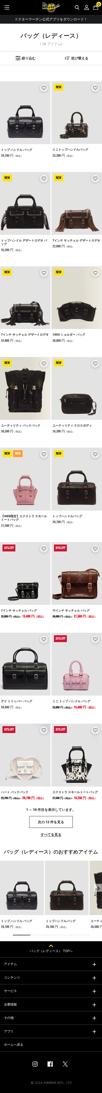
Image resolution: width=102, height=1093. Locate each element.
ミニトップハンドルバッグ (70, 149)
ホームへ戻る (13, 1044)
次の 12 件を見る (51, 822)
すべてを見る (51, 834)
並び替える (79, 58)
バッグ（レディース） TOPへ (51, 951)
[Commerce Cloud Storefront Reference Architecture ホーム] (51, 7)
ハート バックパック (14, 792)
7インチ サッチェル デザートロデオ (76, 240)
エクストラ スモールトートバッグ (75, 792)
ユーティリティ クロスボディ (72, 425)
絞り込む (29, 58)
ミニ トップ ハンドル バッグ (71, 701)
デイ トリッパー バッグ (16, 701)
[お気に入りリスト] (44, 87)
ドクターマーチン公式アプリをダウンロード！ (51, 19)
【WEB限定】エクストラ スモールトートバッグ (24, 517)
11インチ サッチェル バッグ (71, 610)
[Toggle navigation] (6, 7)
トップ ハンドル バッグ (16, 150)
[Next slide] (98, 888)
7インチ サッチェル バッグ (19, 610)
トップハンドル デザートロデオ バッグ (24, 242)
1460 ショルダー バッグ (68, 334)
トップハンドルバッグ (67, 516)
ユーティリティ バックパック (20, 425)
